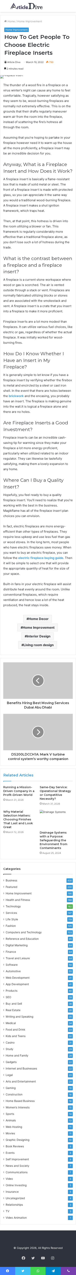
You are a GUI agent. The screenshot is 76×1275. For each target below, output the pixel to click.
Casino (10, 1042)
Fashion (11, 925)
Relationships (14, 1204)
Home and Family (17, 1055)
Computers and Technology (24, 932)
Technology (13, 906)
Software (12, 964)
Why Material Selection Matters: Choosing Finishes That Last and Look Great (18, 819)
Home (11, 21)
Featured (11, 887)
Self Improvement (17, 1159)
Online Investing (16, 1185)
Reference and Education (22, 938)
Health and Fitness (18, 899)
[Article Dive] (26, 6)
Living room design (39, 645)
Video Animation (16, 1217)
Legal (9, 1075)
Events (10, 1152)
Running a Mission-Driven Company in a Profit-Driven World (18, 791)
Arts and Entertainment (21, 1081)
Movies (10, 1133)
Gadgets (11, 1062)
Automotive (13, 971)
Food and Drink (15, 1029)
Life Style (12, 919)
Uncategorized (15, 1198)
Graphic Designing (17, 1139)
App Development (17, 984)
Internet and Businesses (21, 1068)
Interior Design (38, 636)
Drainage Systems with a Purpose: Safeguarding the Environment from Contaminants (53, 840)
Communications (17, 1172)
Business (11, 880)
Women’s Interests (18, 1107)
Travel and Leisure (18, 958)
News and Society (17, 1165)
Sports (10, 1113)
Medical (11, 1023)
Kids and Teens (16, 1036)
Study (9, 1049)
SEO (8, 997)
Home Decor (39, 619)
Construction (14, 1094)
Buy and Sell (14, 1003)
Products (11, 990)
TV (7, 1211)
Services (11, 912)
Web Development (18, 977)
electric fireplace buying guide (40, 558)
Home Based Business (20, 1101)
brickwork (16, 396)
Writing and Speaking (19, 1016)
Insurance (12, 1191)
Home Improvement (29, 21)
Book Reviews (15, 1146)
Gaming (11, 1088)
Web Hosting (14, 1126)
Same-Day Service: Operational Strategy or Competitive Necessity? (55, 793)
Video (9, 1178)
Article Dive (13, 62)
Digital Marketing (17, 945)
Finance (11, 951)
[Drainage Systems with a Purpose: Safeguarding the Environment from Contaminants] (56, 819)
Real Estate (13, 1010)
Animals (11, 1120)
